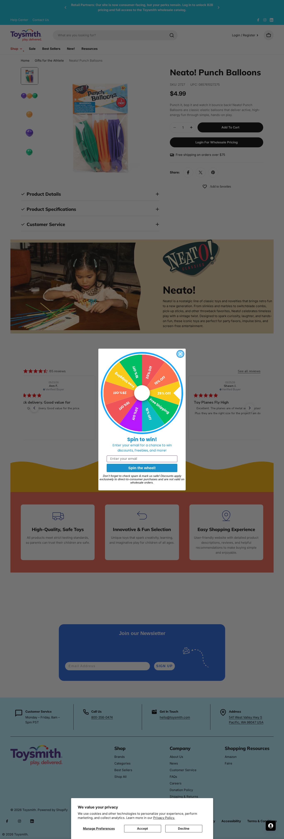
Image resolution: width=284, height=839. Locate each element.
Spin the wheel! (142, 468)
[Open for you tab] (271, 826)
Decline (183, 828)
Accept (142, 828)
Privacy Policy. (164, 818)
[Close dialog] (180, 354)
